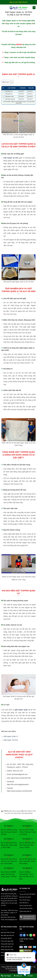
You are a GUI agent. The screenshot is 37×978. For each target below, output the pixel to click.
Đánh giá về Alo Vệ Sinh (8, 932)
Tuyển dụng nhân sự (25, 911)
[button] (34, 7)
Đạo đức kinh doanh (25, 897)
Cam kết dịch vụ (24, 902)
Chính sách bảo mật (6, 946)
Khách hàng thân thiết (7, 949)
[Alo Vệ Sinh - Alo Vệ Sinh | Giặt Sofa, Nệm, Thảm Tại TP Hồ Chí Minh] (18, 8)
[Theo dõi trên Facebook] (20, 935)
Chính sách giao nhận (7, 941)
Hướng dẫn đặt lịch (6, 938)
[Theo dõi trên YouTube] (34, 935)
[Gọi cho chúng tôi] (30, 935)
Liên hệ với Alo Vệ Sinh (26, 908)
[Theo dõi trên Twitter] (24, 935)
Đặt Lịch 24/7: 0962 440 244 (18, 2)
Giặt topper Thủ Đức (10, 740)
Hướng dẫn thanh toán (7, 944)
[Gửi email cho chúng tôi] (27, 935)
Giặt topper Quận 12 (10, 736)
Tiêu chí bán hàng (24, 900)
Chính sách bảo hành (25, 905)
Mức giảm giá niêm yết (7, 935)
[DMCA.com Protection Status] (25, 950)
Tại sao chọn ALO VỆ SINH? (27, 894)
